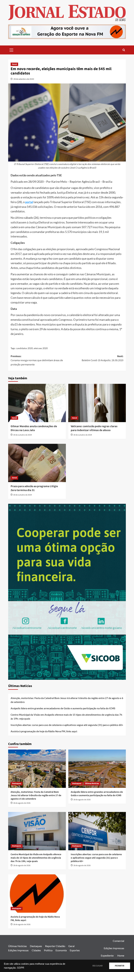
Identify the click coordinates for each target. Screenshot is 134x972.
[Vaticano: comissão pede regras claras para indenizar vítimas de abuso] (97, 403)
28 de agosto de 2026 (21, 803)
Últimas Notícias (92, 783)
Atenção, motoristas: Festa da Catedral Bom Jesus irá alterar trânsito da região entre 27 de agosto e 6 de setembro (67, 700)
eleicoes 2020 (41, 348)
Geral (14, 64)
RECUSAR (97, 966)
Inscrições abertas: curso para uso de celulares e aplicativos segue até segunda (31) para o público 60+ (67, 724)
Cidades (36, 950)
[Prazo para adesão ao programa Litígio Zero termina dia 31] (37, 463)
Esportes (75, 950)
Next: (102, 358)
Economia (61, 950)
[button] (11, 49)
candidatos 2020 (24, 348)
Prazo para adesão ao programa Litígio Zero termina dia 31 (34, 488)
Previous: (37, 360)
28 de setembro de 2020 (23, 79)
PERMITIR (119, 966)
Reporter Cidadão (55, 946)
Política (48, 950)
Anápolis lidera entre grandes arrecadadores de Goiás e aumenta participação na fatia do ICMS (63, 708)
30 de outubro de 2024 (22, 435)
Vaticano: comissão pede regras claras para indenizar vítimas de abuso (94, 428)
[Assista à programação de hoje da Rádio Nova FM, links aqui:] (37, 893)
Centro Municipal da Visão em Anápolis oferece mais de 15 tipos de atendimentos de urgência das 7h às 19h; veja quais (66, 716)
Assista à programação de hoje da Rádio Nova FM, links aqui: (44, 731)
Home (120, 955)
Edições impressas (18, 950)
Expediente (107, 955)
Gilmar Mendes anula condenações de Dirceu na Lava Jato (34, 428)
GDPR (20, 967)
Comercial (118, 940)
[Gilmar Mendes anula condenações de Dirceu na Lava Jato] (37, 403)
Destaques (16, 783)
